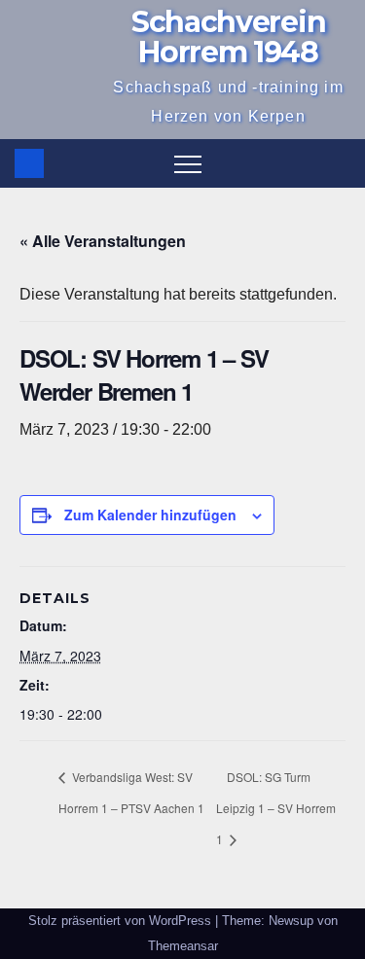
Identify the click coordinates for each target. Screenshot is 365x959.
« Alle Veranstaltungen (102, 241)
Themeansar (183, 946)
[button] (337, 163)
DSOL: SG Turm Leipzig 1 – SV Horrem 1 (276, 807)
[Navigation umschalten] (188, 163)
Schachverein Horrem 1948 (228, 37)
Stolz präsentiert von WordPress (121, 920)
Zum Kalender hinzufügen (150, 514)
